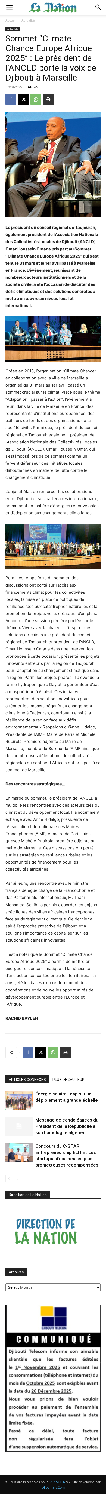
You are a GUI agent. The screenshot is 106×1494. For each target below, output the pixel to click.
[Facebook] (10, 99)
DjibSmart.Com (53, 1487)
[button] (9, 7)
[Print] (48, 99)
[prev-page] (8, 1178)
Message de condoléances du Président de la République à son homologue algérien (66, 1126)
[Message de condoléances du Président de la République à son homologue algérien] (19, 1126)
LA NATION (57, 1482)
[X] (23, 99)
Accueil (10, 20)
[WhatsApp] (35, 99)
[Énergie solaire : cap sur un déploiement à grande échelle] (19, 1100)
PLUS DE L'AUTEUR (68, 1079)
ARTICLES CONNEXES (27, 1079)
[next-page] (17, 1178)
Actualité (28, 20)
